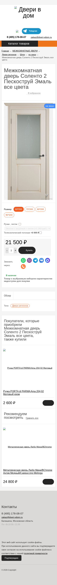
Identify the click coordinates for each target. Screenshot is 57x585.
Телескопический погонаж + (21, 232)
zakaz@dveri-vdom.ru (41, 37)
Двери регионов (20, 305)
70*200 (29, 209)
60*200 (18, 209)
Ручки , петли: (11, 224)
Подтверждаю (11, 558)
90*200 (9, 215)
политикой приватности (35, 553)
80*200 (40, 209)
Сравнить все (32, 418)
